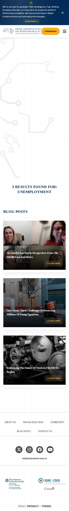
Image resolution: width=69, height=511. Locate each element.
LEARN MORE (54, 263)
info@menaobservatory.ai (34, 458)
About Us (10, 422)
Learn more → (31, 21)
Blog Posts (23, 431)
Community (57, 422)
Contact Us (45, 431)
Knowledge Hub (33, 422)
